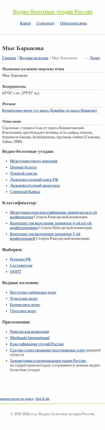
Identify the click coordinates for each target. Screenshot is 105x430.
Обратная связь (73, 23)
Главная (9, 58)
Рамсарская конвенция (29, 331)
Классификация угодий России (37, 344)
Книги (25, 23)
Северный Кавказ (25, 191)
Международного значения (33, 161)
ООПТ (15, 271)
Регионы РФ (20, 259)
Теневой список (23, 173)
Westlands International (30, 338)
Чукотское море (24, 298)
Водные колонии (33, 58)
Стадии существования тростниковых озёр (47, 350)
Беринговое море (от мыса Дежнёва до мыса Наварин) (49, 110)
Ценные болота (23, 167)
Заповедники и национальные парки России (48, 360)
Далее (95, 58)
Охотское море (23, 311)
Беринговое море (25, 304)
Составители (21, 265)
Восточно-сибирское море (33, 292)
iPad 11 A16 (43, 399)
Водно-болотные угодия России (52, 11)
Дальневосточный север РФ (34, 179)
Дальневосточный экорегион (35, 185)
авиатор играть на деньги (16, 399)
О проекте (45, 23)
